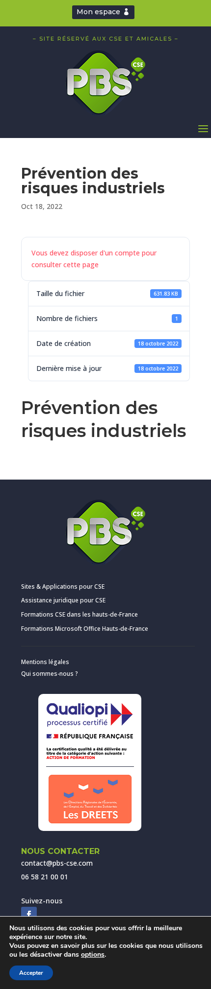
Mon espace (98, 11)
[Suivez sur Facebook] (29, 914)
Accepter (31, 973)
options (93, 954)
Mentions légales (45, 662)
